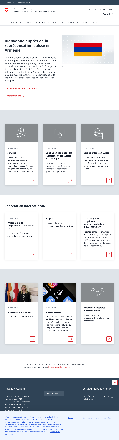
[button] (13, 22)
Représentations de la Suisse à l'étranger (96, 397)
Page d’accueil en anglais (59, 367)
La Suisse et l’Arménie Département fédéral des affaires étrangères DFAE (34, 10)
